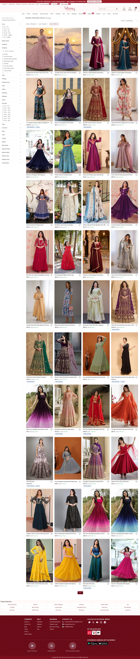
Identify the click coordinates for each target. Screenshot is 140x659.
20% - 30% (7, 110)
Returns (39, 626)
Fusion (109, 13)
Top (128, 604)
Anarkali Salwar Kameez (10, 58)
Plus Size (115, 13)
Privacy (26, 631)
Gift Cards (56, 4)
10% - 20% (7, 108)
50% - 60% (7, 116)
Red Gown (104, 607)
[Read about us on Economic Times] (89, 632)
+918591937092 (68, 626)
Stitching (18, 4)
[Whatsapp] (89, 622)
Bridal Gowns (35, 610)
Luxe (104, 13)
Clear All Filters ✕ (54, 24)
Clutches (12, 607)
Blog (25, 626)
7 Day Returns (11, 4)
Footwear (81, 604)
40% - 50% (7, 114)
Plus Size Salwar (8, 66)
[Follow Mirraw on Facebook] (105, 622)
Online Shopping (58, 604)
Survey (37, 4)
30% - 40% (7, 112)
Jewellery (57, 13)
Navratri (82, 13)
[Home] (70, 8)
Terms (26, 629)
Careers (52, 629)
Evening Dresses (104, 610)
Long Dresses (7, 70)
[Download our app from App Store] (103, 643)
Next (80, 592)
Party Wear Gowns (9, 68)
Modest (98, 13)
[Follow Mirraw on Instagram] (101, 622)
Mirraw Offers (28, 634)
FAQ (38, 629)
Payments (39, 621)
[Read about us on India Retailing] (94, 632)
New (23, 13)
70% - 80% (7, 120)
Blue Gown (58, 610)
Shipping (39, 624)
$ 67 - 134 (7, 31)
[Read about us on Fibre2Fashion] (98, 632)
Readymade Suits (8, 61)
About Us (26, 621)
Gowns (6, 54)
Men (64, 13)
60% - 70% (7, 118)
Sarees (28, 13)
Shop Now (41, 68)
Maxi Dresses (35, 607)
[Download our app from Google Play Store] (92, 643)
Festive (91, 13)
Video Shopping (65, 4)
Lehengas (35, 13)
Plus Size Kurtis (8, 56)
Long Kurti (127, 610)
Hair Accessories (12, 604)
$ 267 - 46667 (8, 35)
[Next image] (51, 49)
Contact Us (4, 4)
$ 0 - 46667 (7, 37)
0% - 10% (6, 106)
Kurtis (51, 13)
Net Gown (12, 610)
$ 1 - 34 (6, 26)
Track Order (24, 4)
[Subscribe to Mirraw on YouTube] (97, 622)
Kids (68, 13)
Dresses (6, 63)
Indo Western (127, 607)
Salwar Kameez (44, 13)
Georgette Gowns (81, 607)
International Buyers (55, 621)
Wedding (74, 13)
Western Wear (104, 604)
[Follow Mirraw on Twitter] (93, 622)
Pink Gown (81, 610)
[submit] (116, 8)
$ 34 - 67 (6, 28)
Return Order (31, 4)
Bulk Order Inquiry (45, 4)
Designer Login (54, 624)
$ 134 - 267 (7, 33)
